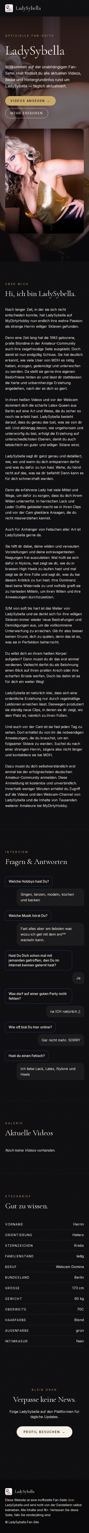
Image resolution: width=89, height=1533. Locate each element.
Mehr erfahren (27, 113)
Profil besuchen (45, 1432)
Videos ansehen (30, 101)
